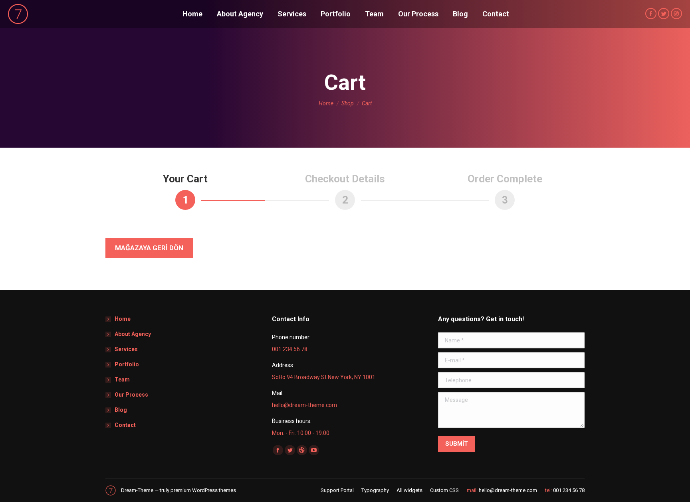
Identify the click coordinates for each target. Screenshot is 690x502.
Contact (125, 425)
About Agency (133, 334)
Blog (121, 410)
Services (126, 349)
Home (123, 319)
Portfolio (127, 364)
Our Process (131, 394)
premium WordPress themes (203, 490)
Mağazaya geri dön (149, 248)
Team (122, 379)
